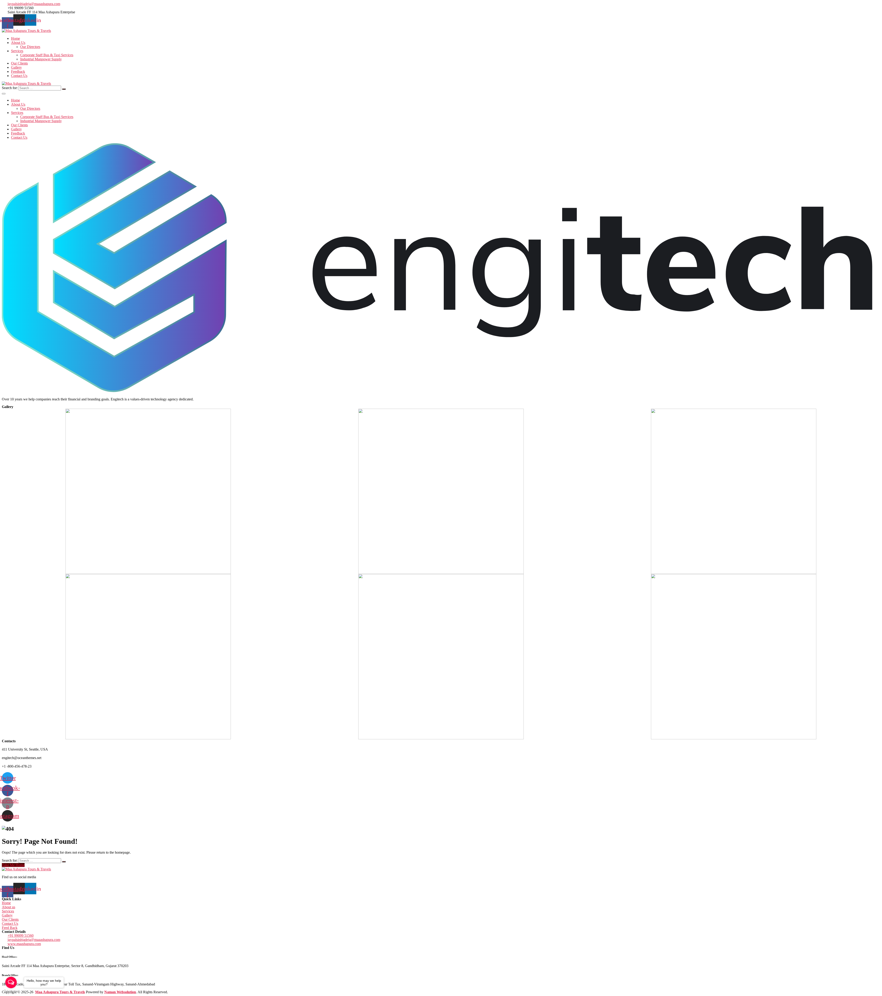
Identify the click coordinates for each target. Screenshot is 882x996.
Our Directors (30, 47)
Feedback (18, 71)
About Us (18, 43)
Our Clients (19, 63)
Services (17, 51)
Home (15, 38)
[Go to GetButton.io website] (11, 991)
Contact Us (19, 76)
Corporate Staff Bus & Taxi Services (46, 55)
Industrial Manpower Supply (41, 59)
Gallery (16, 67)
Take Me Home (13, 865)
